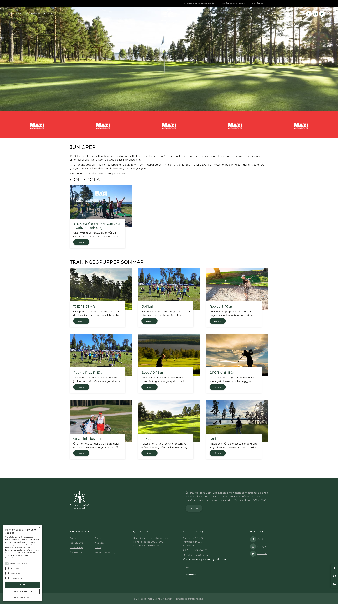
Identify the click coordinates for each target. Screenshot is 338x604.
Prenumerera (191, 575)
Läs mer (81, 242)
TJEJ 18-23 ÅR (84, 306)
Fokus (146, 439)
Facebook (262, 539)
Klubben (99, 543)
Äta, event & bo (77, 552)
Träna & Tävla (22, 13)
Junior (98, 547)
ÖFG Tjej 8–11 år (222, 372)
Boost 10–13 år (152, 372)
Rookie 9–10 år (221, 306)
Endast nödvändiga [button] (22, 592)
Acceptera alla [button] (22, 585)
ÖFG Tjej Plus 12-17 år (90, 439)
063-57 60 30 (200, 550)
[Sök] (329, 13)
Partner (35, 13)
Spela (9, 13)
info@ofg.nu (201, 555)
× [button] (39, 528)
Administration (165, 599)
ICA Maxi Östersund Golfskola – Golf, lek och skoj (96, 226)
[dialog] (22, 563)
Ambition (217, 439)
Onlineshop (48, 13)
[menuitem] (268, 13)
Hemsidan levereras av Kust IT (189, 599)
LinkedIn (262, 553)
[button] (22, 597)
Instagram (262, 546)
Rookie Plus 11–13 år (88, 372)
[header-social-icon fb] (309, 14)
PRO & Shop (76, 547)
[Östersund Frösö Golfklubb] (169, 16)
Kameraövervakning (105, 552)
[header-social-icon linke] (322, 14)
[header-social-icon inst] (315, 14)
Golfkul (147, 306)
